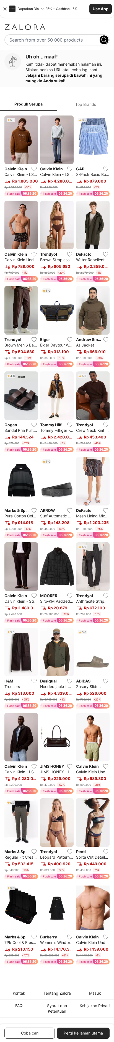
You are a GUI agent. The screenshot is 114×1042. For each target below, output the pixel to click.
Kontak (19, 993)
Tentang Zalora (57, 993)
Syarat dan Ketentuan (57, 1008)
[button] (57, 9)
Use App (100, 8)
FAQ (19, 1005)
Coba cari (29, 1033)
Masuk (95, 993)
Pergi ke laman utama (83, 1033)
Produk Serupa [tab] (28, 104)
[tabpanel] (57, 541)
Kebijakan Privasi (95, 1005)
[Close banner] (5, 9)
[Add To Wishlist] (34, 169)
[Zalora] (57, 27)
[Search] (104, 39)
